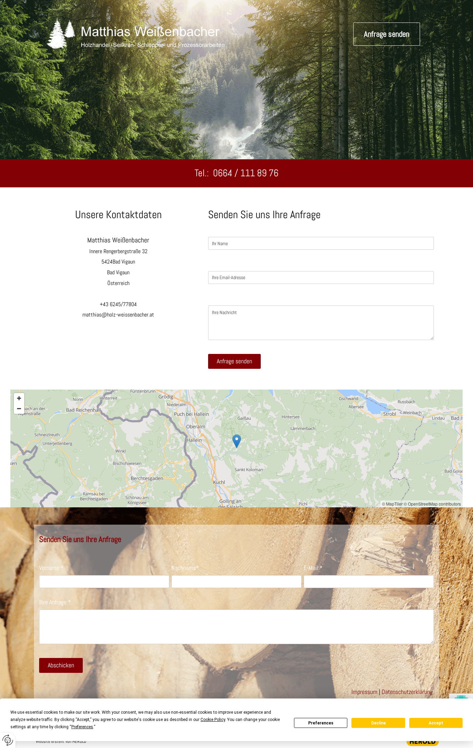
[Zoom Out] (19, 408)
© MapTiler (392, 504)
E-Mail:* (313, 568)
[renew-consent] (8, 740)
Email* (216, 264)
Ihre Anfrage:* (55, 602)
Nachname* (185, 568)
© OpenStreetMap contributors (432, 504)
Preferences (320, 723)
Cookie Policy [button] (212, 719)
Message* (220, 298)
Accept (436, 723)
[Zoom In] (19, 398)
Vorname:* (51, 568)
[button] (386, 34)
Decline (378, 723)
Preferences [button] (82, 726)
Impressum (364, 692)
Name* (216, 230)
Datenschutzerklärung (407, 692)
